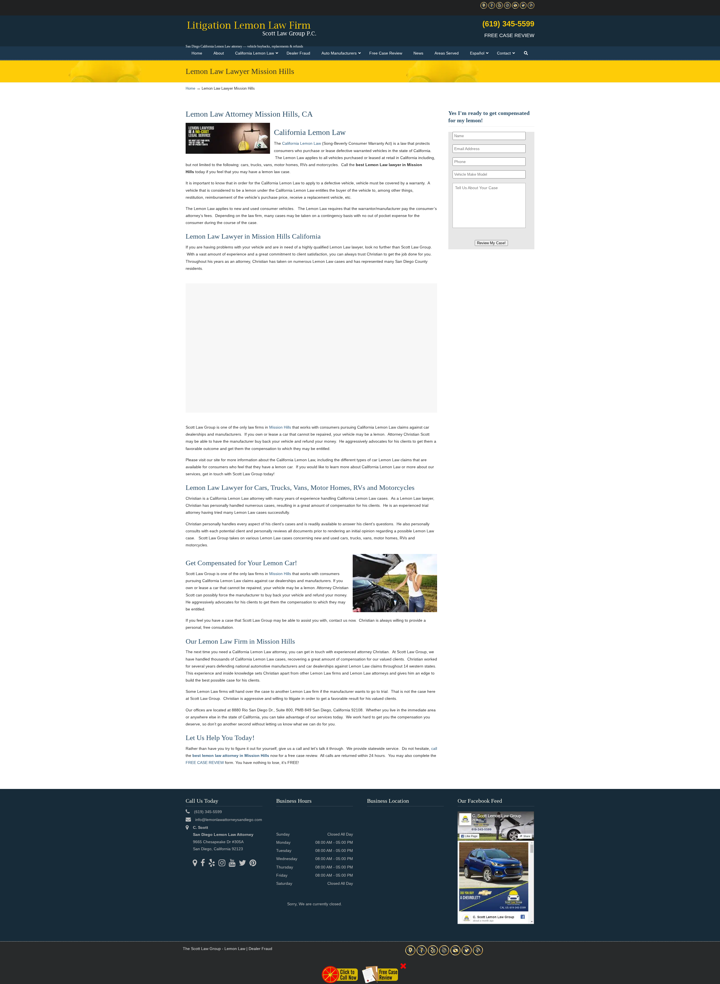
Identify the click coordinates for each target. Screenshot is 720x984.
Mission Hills (280, 427)
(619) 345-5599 (508, 24)
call (434, 748)
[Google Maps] (483, 7)
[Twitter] (523, 7)
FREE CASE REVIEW (205, 762)
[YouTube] (515, 7)
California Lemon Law (301, 143)
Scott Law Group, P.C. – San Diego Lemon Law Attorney (251, 28)
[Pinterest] (531, 7)
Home (190, 89)
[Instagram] (507, 7)
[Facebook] (491, 7)
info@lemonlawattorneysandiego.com (228, 819)
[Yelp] (499, 7)
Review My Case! (491, 243)
